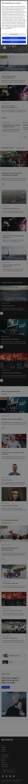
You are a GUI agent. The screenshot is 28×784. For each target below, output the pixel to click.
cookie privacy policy (11, 27)
